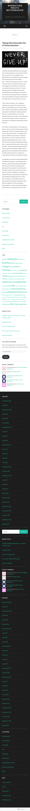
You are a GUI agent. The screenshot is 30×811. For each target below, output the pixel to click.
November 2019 (6, 427)
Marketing (5, 231)
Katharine (6, 282)
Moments (12, 292)
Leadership (5, 222)
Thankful (13, 301)
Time (21, 301)
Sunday (3, 301)
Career (21, 263)
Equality (20, 273)
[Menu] (4, 26)
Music (3, 295)
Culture (4, 273)
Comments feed (6, 795)
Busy (17, 263)
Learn (3, 286)
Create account (6, 782)
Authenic (4, 259)
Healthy (11, 279)
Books (23, 259)
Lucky (25, 286)
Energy (15, 273)
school (11, 299)
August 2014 (5, 524)
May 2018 (5, 440)
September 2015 (6, 475)
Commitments (6, 217)
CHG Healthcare (15, 266)
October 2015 (6, 471)
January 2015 (5, 502)
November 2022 (6, 401)
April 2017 (5, 453)
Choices (6, 270)
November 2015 (6, 467)
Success (23, 299)
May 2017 (5, 449)
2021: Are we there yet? (8, 326)
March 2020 (5, 423)
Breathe (6, 262)
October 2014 (6, 515)
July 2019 (4, 431)
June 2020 (5, 414)
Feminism (11, 276)
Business (13, 263)
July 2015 (4, 480)
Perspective (8, 295)
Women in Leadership (8, 244)
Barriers (20, 259)
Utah (4, 304)
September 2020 (6, 409)
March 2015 (5, 493)
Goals (19, 276)
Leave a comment (19, 48)
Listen (16, 286)
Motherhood (5, 235)
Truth (24, 301)
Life (3, 226)
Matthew (22, 289)
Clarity (11, 270)
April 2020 (5, 418)
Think (18, 301)
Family (4, 276)
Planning (16, 295)
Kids (13, 282)
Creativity (23, 270)
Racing (22, 297)
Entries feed (5, 791)
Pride (24, 295)
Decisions (10, 273)
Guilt (8, 278)
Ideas (18, 279)
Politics (20, 295)
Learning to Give (6, 322)
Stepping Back (15, 299)
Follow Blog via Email (9, 341)
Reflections (4, 299)
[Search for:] (15, 202)
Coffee (17, 270)
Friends (15, 276)
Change (5, 266)
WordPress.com (6, 800)
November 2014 (6, 511)
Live (19, 286)
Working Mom (21, 304)
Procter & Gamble (6, 297)
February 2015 (6, 497)
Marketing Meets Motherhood (15, 8)
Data (7, 273)
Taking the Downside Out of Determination (14, 44)
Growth (4, 279)
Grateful (23, 276)
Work (3, 248)
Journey (22, 279)
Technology (8, 301)
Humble (15, 278)
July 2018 (4, 436)
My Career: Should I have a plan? (11, 331)
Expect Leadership (7, 335)
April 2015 (5, 489)
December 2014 (6, 506)
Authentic (12, 259)
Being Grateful (6, 213)
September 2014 (6, 519)
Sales (9, 299)
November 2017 (6, 445)
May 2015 (5, 484)
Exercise (25, 273)
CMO (14, 270)
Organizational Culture (8, 239)
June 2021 (5, 405)
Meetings (4, 292)
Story (20, 299)
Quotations (18, 297)
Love (21, 286)
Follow (6, 357)
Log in (3, 786)
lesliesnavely (10, 375)
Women (8, 304)
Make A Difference (6, 289)
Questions (13, 297)
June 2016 (5, 462)
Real (25, 297)
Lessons (8, 286)
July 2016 (4, 458)
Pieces (12, 295)
